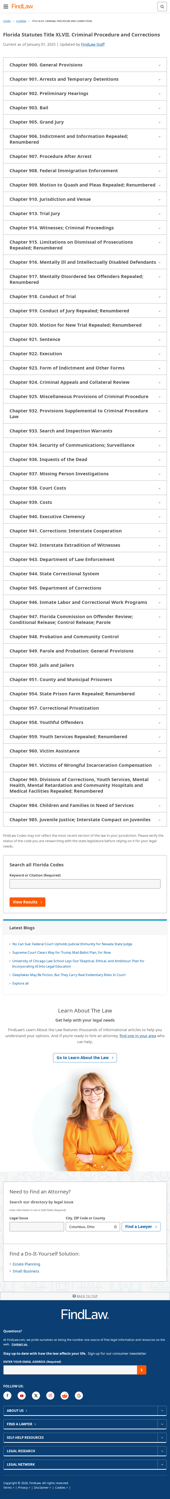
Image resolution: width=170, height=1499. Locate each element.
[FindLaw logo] (24, 6)
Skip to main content (85, 4)
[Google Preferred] (79, 1396)
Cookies (60, 1487)
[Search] (162, 6)
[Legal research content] (162, 1451)
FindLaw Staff (92, 44)
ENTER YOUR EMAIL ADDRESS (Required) (32, 1362)
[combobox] (37, 1226)
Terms (7, 1487)
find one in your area (138, 1035)
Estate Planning (26, 1264)
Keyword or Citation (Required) (35, 875)
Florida (21, 21)
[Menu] (6, 6)
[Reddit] (65, 1396)
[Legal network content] (162, 1464)
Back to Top (87, 1296)
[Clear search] (115, 1226)
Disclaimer (41, 1487)
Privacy (23, 1487)
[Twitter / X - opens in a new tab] (36, 1396)
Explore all (20, 983)
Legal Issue (19, 1218)
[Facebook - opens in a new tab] (7, 1396)
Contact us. (20, 1344)
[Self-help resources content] (162, 1437)
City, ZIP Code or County (85, 1218)
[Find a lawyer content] (162, 1424)
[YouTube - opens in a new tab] (22, 1396)
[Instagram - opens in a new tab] (50, 1396)
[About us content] (162, 1410)
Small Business (26, 1271)
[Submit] (141, 1370)
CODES (7, 21)
